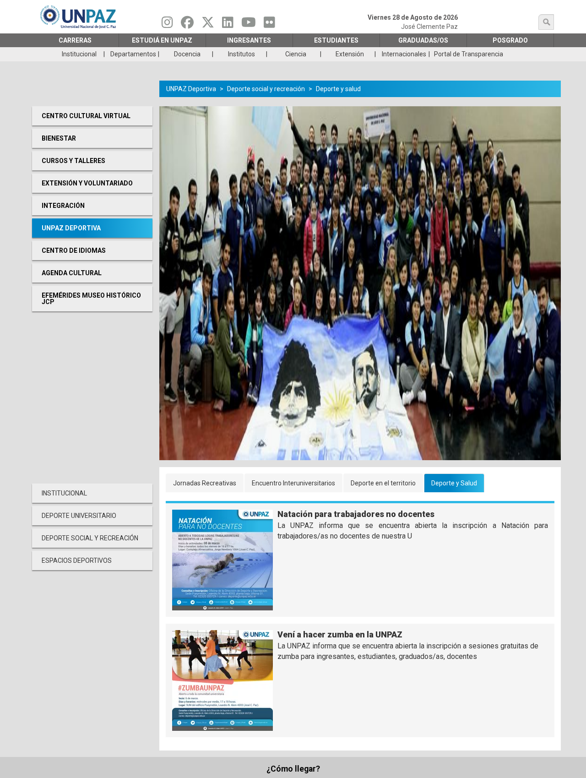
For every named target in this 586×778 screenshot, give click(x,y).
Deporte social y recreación (266, 88)
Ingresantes (249, 40)
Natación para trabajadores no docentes (355, 514)
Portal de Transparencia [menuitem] (468, 54)
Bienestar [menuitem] (59, 138)
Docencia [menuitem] (187, 54)
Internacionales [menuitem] (404, 54)
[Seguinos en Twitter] (207, 24)
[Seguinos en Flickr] (269, 24)
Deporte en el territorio (383, 483)
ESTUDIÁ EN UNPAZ (162, 40)
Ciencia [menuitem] (295, 54)
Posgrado (510, 40)
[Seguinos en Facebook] (187, 24)
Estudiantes (336, 40)
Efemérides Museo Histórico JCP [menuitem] (91, 298)
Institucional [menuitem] (79, 54)
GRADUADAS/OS (423, 40)
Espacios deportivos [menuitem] (77, 560)
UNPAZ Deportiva (191, 88)
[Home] (78, 17)
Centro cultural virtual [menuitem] (86, 116)
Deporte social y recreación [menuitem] (90, 538)
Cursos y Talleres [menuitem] (73, 160)
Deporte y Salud (454, 483)
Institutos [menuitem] (241, 54)
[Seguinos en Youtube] (248, 24)
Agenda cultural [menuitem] (72, 273)
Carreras (75, 40)
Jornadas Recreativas (204, 483)
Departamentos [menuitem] (133, 54)
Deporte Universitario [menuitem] (79, 515)
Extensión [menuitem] (350, 54)
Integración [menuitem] (63, 205)
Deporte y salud (338, 88)
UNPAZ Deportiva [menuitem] (71, 228)
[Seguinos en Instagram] (167, 24)
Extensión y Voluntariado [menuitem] (87, 183)
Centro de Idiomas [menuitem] (74, 250)
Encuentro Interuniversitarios (293, 483)
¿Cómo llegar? (293, 768)
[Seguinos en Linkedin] (227, 24)
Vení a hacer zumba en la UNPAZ (339, 634)
